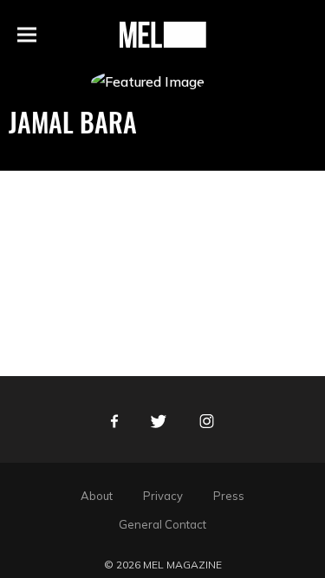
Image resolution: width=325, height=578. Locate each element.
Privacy (163, 496)
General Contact (162, 524)
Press (228, 496)
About (97, 496)
